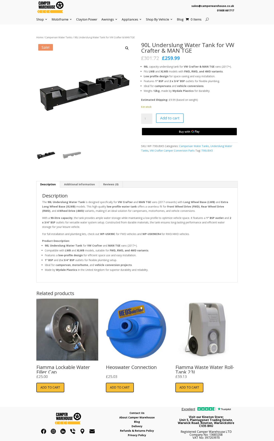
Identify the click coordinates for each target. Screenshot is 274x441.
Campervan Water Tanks (58, 37)
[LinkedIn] (63, 431)
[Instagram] (53, 431)
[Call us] (72, 431)
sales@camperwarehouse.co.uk (212, 6)
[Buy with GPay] (189, 131)
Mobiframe (60, 19)
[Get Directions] (82, 431)
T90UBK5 (207, 150)
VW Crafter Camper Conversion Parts (172, 150)
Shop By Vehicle (157, 19)
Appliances (130, 19)
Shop (40, 19)
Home (39, 37)
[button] (127, 48)
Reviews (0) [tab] (111, 184)
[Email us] (92, 431)
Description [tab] (48, 184)
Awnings (107, 19)
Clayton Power (86, 19)
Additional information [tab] (79, 184)
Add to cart (169, 118)
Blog (180, 19)
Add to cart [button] (50, 387)
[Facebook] (43, 431)
